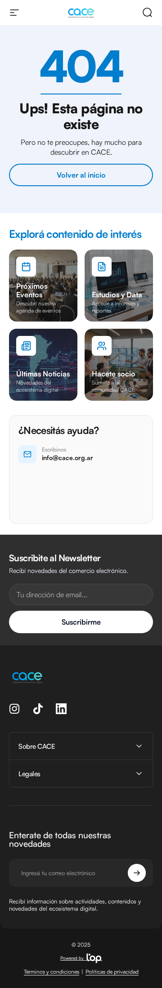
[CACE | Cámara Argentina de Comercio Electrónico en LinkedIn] (61, 708)
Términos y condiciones (51, 971)
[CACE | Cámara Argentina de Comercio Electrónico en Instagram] (14, 708)
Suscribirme (81, 621)
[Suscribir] (137, 873)
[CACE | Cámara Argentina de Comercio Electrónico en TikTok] (37, 708)
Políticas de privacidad (112, 971)
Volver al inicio (81, 174)
